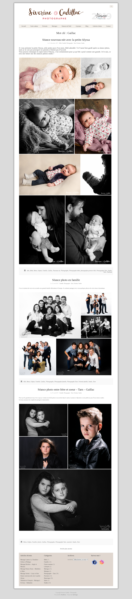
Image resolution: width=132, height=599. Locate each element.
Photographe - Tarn (71, 43)
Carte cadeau (34, 26)
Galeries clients (97, 26)
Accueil (23, 26)
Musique (46, 571)
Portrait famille (83, 381)
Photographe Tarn (102, 270)
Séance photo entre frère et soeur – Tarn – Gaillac (66, 389)
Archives (70, 559)
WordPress (63, 594)
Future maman (48, 564)
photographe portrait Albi (88, 270)
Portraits (44, 26)
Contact (108, 26)
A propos (78, 26)
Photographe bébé (74, 270)
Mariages (54, 26)
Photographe (64, 270)
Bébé (60, 43)
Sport (45, 580)
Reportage (47, 578)
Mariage (46, 569)
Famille (64, 43)
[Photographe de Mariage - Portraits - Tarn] (66, 21)
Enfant (40, 270)
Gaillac (50, 270)
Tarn (104, 272)
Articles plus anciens (66, 549)
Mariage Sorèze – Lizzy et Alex (29, 573)
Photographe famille (60, 381)
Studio (82, 43)
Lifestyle (46, 566)
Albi (28, 270)
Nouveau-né (56, 270)
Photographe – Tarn (50, 573)
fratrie (39, 542)
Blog (86, 26)
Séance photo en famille (66, 280)
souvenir (69, 542)
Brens (35, 270)
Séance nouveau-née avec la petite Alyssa (66, 39)
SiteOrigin (75, 594)
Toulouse (109, 272)
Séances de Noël (66, 26)
